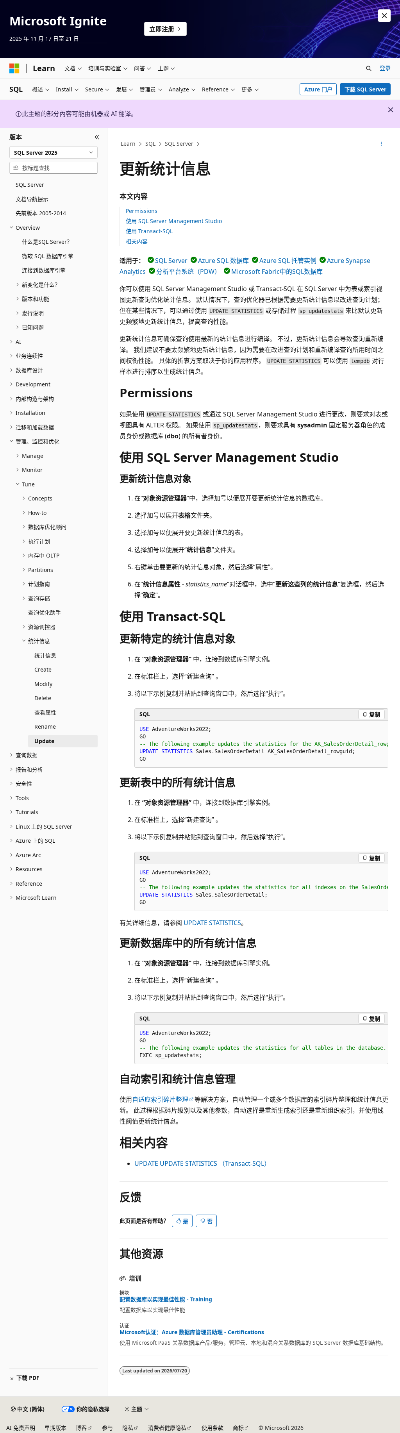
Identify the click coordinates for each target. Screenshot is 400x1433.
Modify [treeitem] (43, 684)
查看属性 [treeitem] (45, 712)
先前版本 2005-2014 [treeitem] (41, 213)
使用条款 (212, 1427)
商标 (238, 1427)
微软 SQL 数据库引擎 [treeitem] (47, 256)
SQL (150, 143)
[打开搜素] (369, 68)
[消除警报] (384, 15)
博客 (81, 1427)
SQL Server (179, 143)
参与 (107, 1427)
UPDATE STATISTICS (212, 922)
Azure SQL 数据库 (223, 260)
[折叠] (97, 137)
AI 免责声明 (20, 1427)
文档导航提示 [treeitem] (32, 199)
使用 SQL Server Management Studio (174, 221)
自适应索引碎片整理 (160, 1099)
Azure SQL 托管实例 (287, 260)
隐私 (127, 1427)
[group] (261, 744)
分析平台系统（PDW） (188, 271)
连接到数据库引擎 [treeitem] (44, 270)
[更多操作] (381, 144)
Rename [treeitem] (45, 726)
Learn (128, 143)
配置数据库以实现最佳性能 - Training (166, 1299)
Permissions (141, 210)
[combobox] (53, 152)
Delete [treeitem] (42, 698)
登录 (385, 67)
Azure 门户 (318, 89)
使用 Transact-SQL (149, 231)
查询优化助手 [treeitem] (44, 612)
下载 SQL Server (365, 89)
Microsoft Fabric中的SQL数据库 (277, 271)
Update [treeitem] (44, 741)
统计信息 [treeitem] (45, 655)
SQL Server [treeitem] (30, 184)
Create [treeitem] (43, 669)
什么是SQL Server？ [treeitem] (47, 241)
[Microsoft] (14, 68)
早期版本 (55, 1427)
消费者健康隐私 (167, 1427)
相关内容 (137, 241)
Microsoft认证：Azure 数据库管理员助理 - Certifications (192, 1332)
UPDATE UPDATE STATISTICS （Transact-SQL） (202, 1163)
